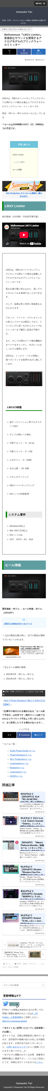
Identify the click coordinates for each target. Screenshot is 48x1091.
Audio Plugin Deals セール (22, 751)
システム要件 (19, 162)
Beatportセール (17, 768)
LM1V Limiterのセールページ (18, 624)
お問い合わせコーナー (17, 1047)
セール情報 (17, 170)
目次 (20, 144)
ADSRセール (16, 776)
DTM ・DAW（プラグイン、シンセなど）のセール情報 (23, 693)
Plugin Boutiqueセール (20, 755)
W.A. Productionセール (20, 759)
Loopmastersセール (19, 763)
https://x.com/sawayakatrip (14, 1021)
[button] (43, 985)
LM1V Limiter (18, 155)
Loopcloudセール (18, 772)
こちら (39, 1062)
